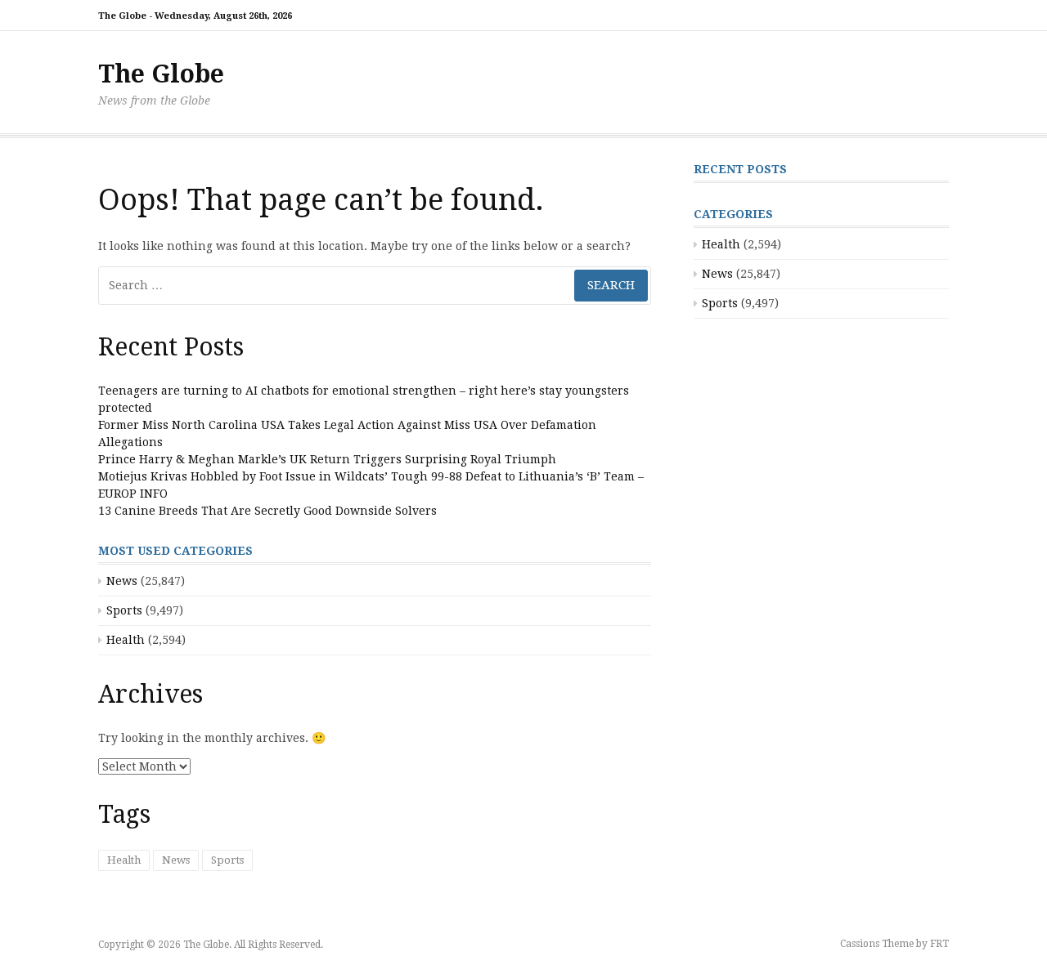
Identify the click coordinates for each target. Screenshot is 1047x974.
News (121, 581)
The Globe (161, 74)
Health (125, 639)
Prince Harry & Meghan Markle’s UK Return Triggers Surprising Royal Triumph (327, 459)
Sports (124, 610)
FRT (939, 943)
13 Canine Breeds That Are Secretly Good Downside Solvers (267, 510)
